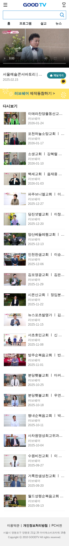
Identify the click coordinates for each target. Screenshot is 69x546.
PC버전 (57, 525)
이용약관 (13, 525)
